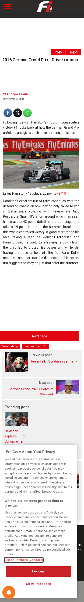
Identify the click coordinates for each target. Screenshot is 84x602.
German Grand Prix (36, 346)
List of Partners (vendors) (24, 560)
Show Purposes (38, 584)
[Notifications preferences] (8, 592)
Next (73, 52)
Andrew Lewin (17, 94)
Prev (58, 52)
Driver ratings (10, 346)
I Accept (38, 571)
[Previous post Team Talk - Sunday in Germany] (42, 371)
